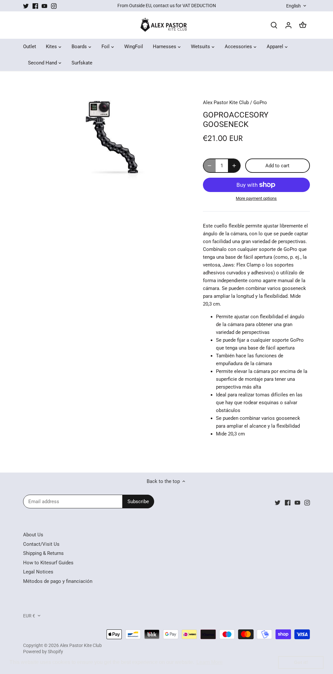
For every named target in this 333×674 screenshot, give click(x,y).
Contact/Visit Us (41, 544)
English (293, 5)
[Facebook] (35, 5)
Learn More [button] (209, 662)
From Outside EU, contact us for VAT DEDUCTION (166, 5)
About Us (33, 535)
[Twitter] (26, 5)
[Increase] (234, 165)
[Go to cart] (303, 25)
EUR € (29, 615)
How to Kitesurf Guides (48, 563)
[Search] (274, 25)
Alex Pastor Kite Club (226, 102)
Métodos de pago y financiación (57, 581)
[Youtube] (44, 5)
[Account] (288, 25)
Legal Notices (38, 572)
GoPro (260, 102)
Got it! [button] (301, 662)
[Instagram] (54, 5)
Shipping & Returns (43, 553)
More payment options (256, 198)
